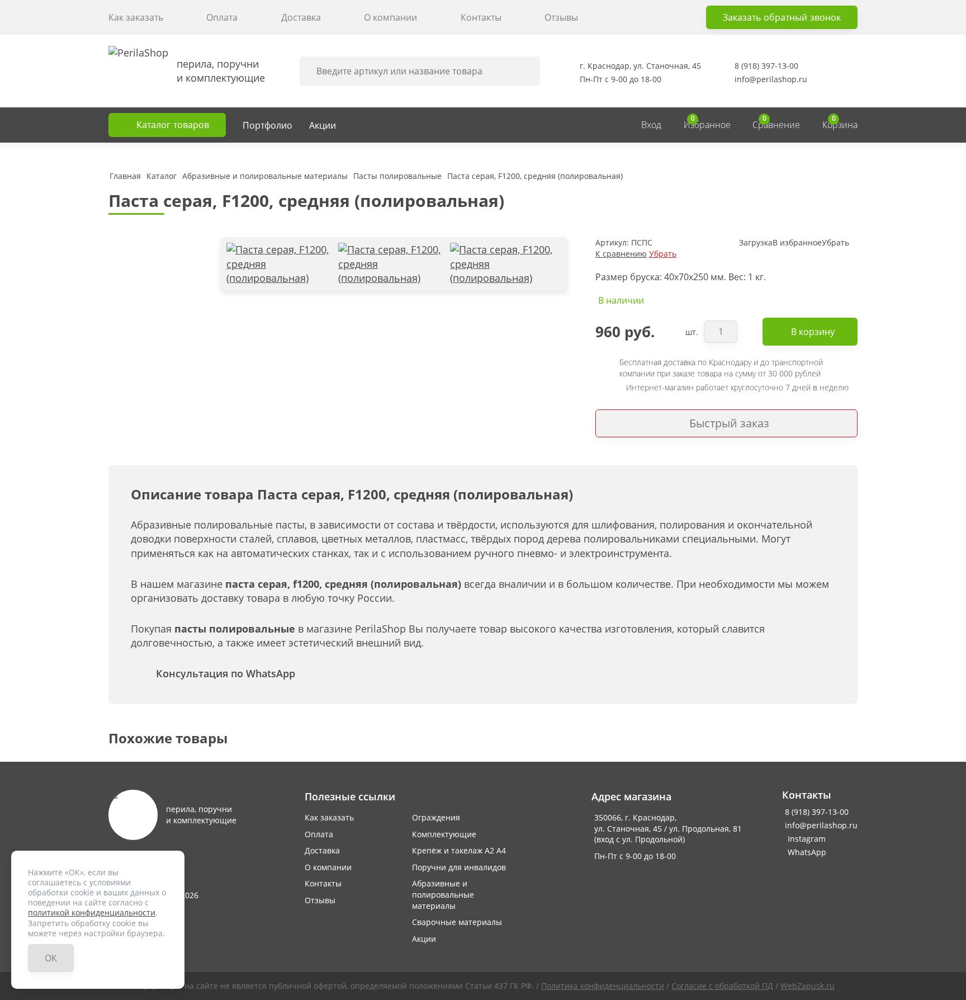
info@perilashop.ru (771, 79)
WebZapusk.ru (807, 985)
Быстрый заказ (729, 423)
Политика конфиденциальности (602, 985)
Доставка (301, 17)
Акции (322, 125)
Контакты (481, 17)
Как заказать (135, 17)
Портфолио (267, 125)
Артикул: (612, 242)
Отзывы (561, 17)
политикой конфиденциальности (91, 912)
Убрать (662, 253)
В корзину (813, 332)
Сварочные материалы (457, 922)
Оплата (222, 17)
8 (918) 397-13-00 (766, 65)
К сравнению (621, 253)
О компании (390, 17)
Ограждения (436, 817)
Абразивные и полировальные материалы (443, 894)
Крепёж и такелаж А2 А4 (459, 850)
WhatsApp (796, 852)
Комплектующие (444, 834)
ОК (51, 958)
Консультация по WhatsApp (225, 673)
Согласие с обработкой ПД (722, 985)
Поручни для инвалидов (459, 867)
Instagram (796, 839)
